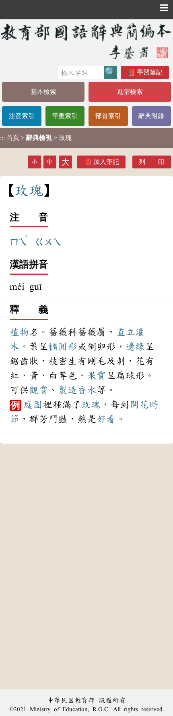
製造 (67, 390)
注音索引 (22, 115)
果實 (96, 375)
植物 (19, 332)
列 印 (152, 161)
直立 (125, 332)
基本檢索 (43, 91)
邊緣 (135, 346)
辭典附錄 (151, 115)
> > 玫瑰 (36, 137)
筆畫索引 (65, 115)
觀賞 (38, 390)
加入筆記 (106, 161)
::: (2, 138)
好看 (106, 419)
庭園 (33, 404)
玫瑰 (91, 404)
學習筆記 (150, 72)
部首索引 (108, 115)
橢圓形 (62, 346)
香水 (87, 390)
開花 (139, 404)
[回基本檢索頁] (86, 40)
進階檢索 (130, 91)
